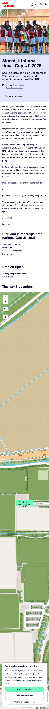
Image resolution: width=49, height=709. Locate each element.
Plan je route (8, 254)
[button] (24, 504)
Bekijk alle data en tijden (14, 88)
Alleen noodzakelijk (24, 695)
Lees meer (7, 224)
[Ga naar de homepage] (9, 4)
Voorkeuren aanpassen (24, 702)
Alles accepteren (24, 689)
